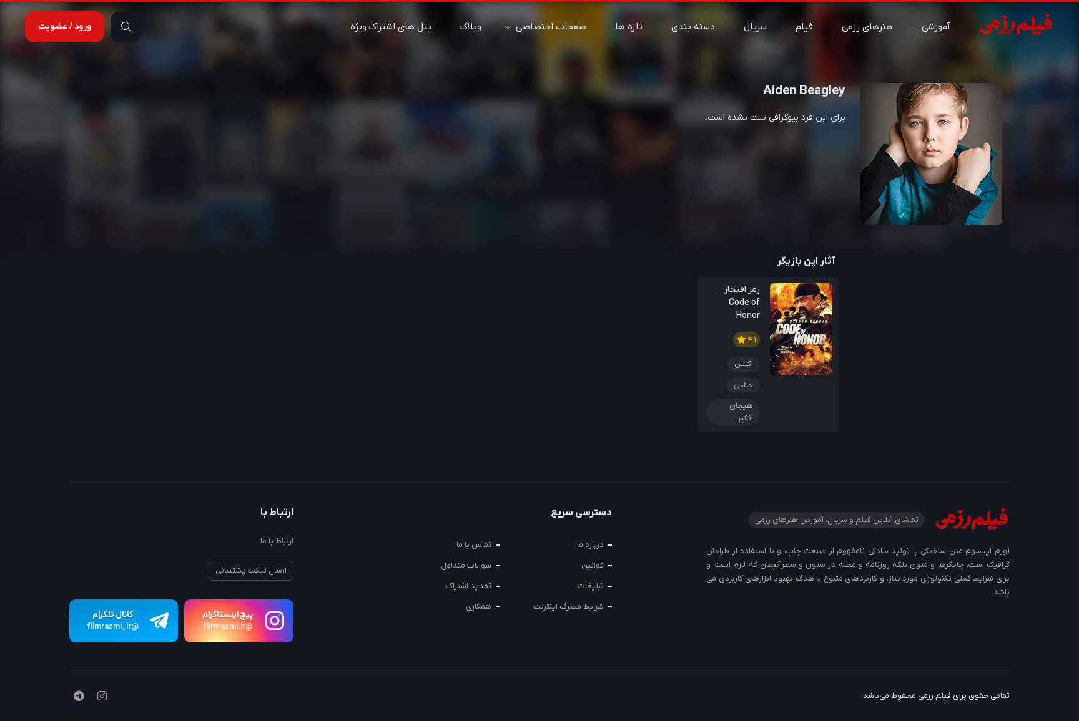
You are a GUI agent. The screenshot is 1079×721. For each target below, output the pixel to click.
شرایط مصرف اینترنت (568, 606)
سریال (755, 27)
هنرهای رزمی (867, 27)
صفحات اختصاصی (551, 27)
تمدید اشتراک (468, 586)
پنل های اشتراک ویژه (390, 27)
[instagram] (102, 697)
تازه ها (629, 27)
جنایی (743, 385)
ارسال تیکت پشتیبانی (251, 570)
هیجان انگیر (741, 411)
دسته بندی (693, 27)
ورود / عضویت (64, 26)
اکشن (743, 364)
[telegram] (79, 697)
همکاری (478, 606)
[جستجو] (126, 26)
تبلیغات (591, 586)
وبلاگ (470, 27)
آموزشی (936, 27)
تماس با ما (473, 545)
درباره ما (590, 545)
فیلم (804, 27)
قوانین (592, 565)
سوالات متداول (466, 565)
